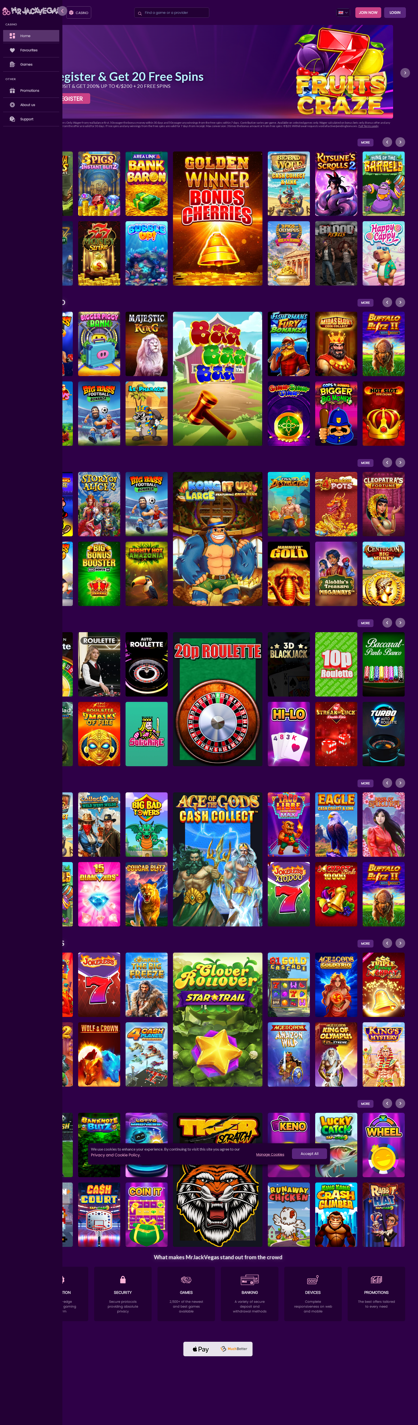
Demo (99, 181)
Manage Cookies (270, 1154)
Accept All (310, 1153)
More (365, 142)
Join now (368, 12)
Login (395, 12)
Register (70, 99)
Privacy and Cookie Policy (115, 1155)
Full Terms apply (368, 126)
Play (99, 170)
